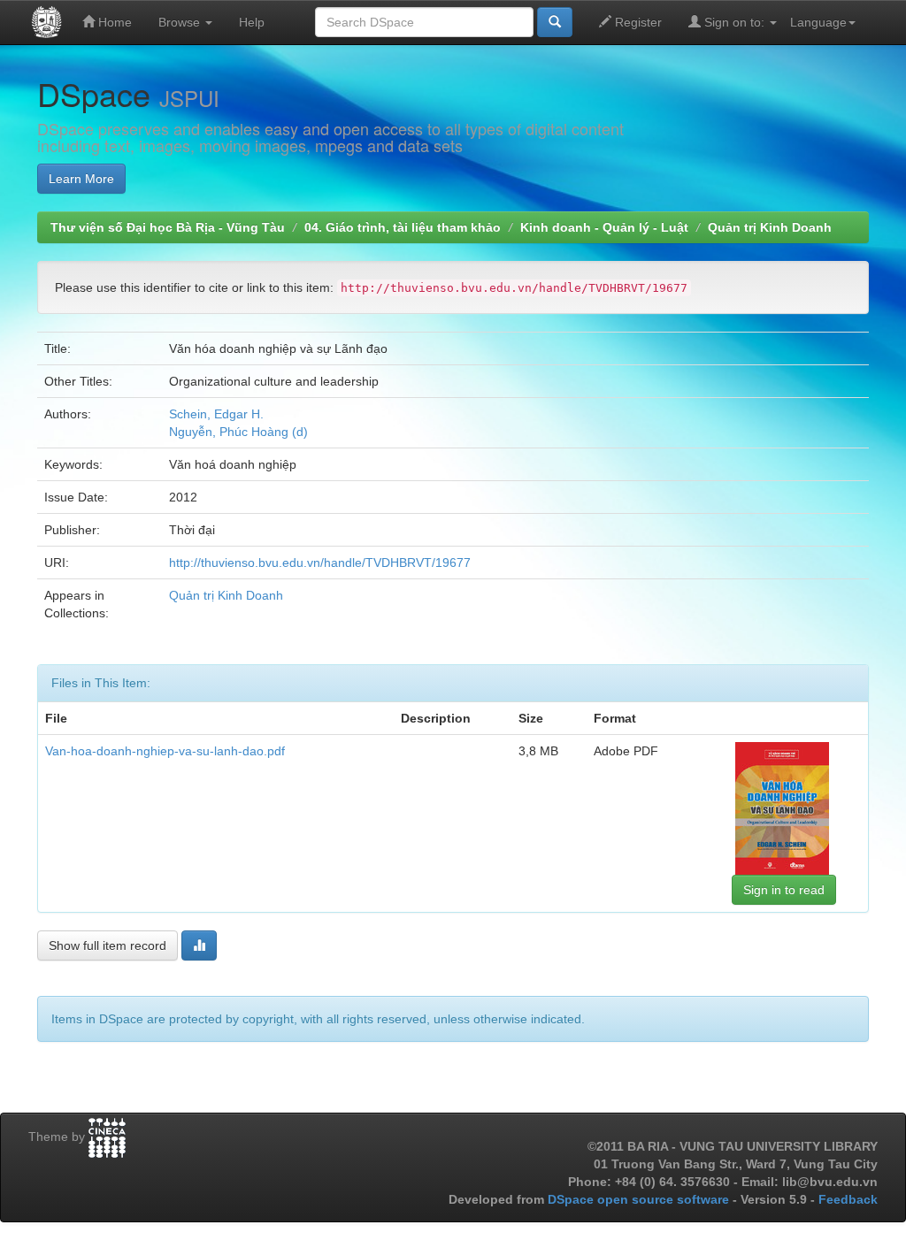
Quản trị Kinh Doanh (770, 227)
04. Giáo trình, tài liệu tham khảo (402, 227)
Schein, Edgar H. (216, 414)
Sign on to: (734, 22)
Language (818, 22)
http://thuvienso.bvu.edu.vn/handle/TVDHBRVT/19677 (320, 562)
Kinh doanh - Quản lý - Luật (604, 227)
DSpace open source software (640, 1199)
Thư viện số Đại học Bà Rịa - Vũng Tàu (167, 227)
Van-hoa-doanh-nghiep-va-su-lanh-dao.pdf (165, 751)
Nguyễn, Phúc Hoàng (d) (238, 432)
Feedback (848, 1199)
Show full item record (107, 945)
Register (636, 22)
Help (252, 22)
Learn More (81, 179)
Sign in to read (784, 890)
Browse (180, 22)
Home (113, 22)
